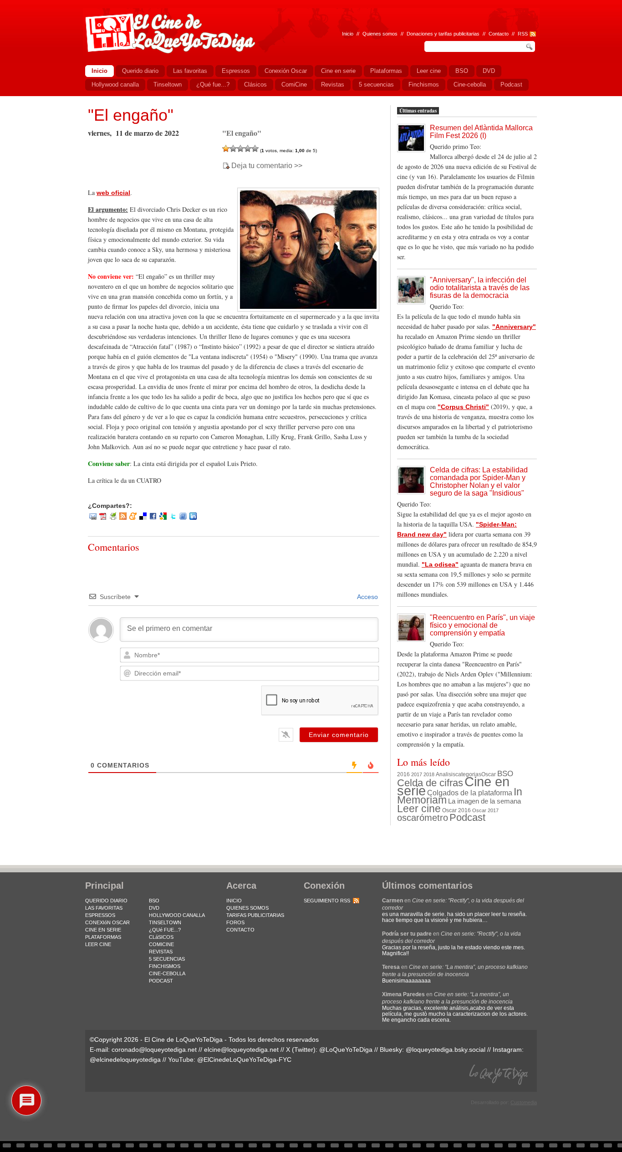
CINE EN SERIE (103, 929)
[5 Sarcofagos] (255, 148)
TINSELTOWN (165, 922)
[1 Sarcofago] (225, 148)
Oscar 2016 (456, 810)
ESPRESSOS (100, 915)
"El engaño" (130, 115)
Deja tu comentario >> (266, 165)
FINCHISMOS (164, 966)
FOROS (235, 922)
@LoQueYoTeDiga (345, 1049)
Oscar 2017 (485, 810)
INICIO (234, 900)
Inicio (347, 33)
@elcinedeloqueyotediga (125, 1059)
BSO (505, 773)
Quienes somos (380, 33)
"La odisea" (440, 564)
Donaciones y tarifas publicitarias (443, 33)
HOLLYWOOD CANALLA (177, 915)
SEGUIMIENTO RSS (327, 900)
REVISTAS (161, 951)
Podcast (467, 817)
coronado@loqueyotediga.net (154, 1049)
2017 (416, 774)
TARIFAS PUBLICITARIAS (255, 915)
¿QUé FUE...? (165, 929)
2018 (428, 774)
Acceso (367, 596)
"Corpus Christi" (463, 406)
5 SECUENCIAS (167, 959)
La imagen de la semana (484, 801)
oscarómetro (422, 818)
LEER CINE (98, 944)
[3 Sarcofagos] (240, 148)
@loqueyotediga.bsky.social (445, 1049)
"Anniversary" (514, 326)
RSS (523, 33)
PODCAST (161, 980)
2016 (403, 774)
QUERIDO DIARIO (106, 900)
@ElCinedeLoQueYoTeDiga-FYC (244, 1059)
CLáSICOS (161, 937)
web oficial (113, 192)
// (513, 33)
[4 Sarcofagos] (247, 148)
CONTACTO (240, 929)
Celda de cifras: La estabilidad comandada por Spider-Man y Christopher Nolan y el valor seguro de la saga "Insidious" (479, 481)
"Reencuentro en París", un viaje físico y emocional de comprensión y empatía (482, 625)
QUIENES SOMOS (247, 908)
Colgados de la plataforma (469, 792)
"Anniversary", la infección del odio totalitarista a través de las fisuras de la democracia (480, 287)
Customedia (523, 1102)
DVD (154, 908)
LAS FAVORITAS (103, 908)
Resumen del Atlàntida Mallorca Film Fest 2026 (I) (481, 131)
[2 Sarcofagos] (233, 148)
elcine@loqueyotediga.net (241, 1049)
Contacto (499, 33)
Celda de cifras (430, 782)
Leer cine (419, 808)
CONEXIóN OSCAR (107, 922)
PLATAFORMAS (103, 937)
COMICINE (161, 944)
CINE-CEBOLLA (167, 973)
